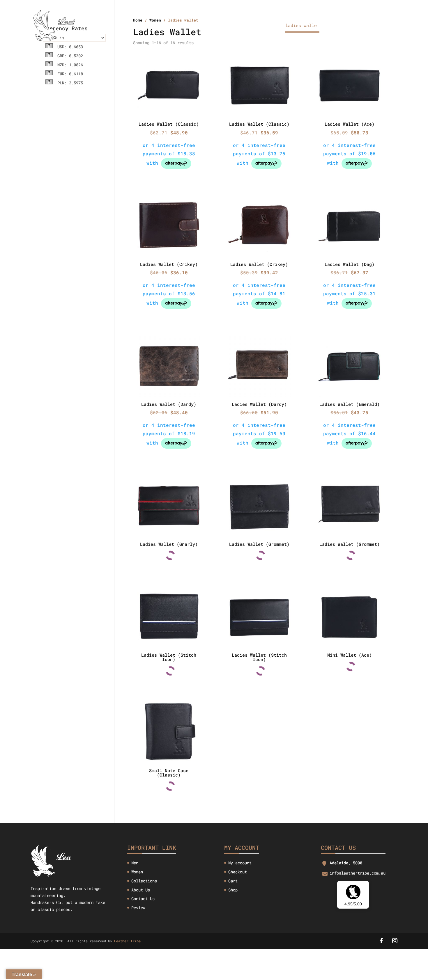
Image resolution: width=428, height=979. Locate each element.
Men (134, 863)
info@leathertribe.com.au (357, 873)
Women (137, 872)
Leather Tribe (127, 941)
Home (164, 25)
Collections (222, 25)
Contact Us (341, 25)
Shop (233, 890)
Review (138, 907)
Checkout (237, 872)
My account (240, 863)
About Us (188, 25)
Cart (233, 881)
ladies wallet (302, 25)
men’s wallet (261, 25)
